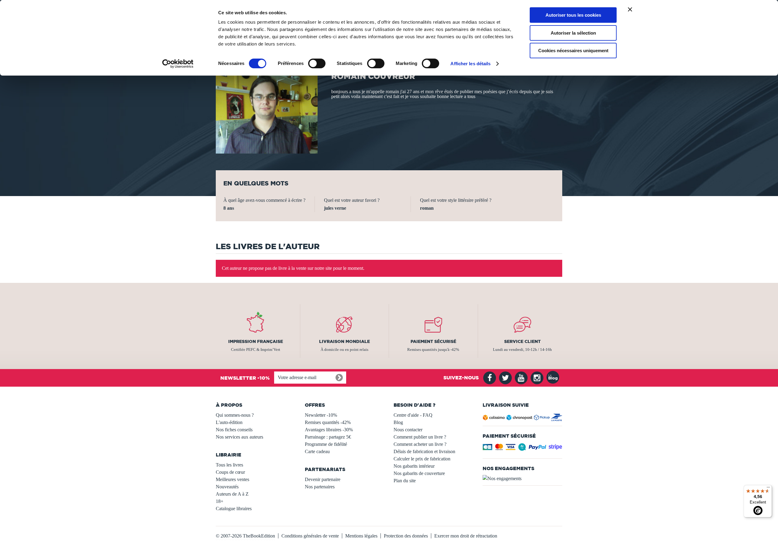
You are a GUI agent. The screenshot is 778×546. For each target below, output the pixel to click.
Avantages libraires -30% (329, 429)
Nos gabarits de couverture (419, 473)
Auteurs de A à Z (232, 494)
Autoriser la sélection (573, 33)
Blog (398, 422)
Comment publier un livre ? (420, 436)
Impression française (255, 341)
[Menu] (768, 488)
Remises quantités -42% (328, 422)
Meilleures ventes (232, 479)
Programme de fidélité (326, 444)
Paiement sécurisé (433, 341)
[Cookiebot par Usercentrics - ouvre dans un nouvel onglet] (178, 63)
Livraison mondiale (344, 341)
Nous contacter (408, 429)
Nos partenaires (320, 486)
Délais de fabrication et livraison (424, 451)
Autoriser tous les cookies (573, 15)
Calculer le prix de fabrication (422, 458)
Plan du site (405, 480)
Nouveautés (227, 486)
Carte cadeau (317, 451)
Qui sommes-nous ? (235, 415)
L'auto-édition (229, 422)
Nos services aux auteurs (239, 436)
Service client (522, 341)
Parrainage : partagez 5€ (328, 436)
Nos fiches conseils (234, 429)
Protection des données (406, 535)
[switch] (316, 63)
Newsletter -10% (321, 415)
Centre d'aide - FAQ (413, 415)
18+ (219, 501)
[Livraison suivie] (523, 419)
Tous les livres (229, 464)
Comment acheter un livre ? (420, 444)
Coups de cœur (230, 472)
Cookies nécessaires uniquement (573, 50)
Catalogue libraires (234, 508)
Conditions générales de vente (310, 535)
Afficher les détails (470, 63)
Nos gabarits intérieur (414, 466)
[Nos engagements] (523, 478)
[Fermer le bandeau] (630, 9)
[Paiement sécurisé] (523, 449)
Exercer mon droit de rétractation (465, 535)
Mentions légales (361, 535)
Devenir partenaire (322, 479)
